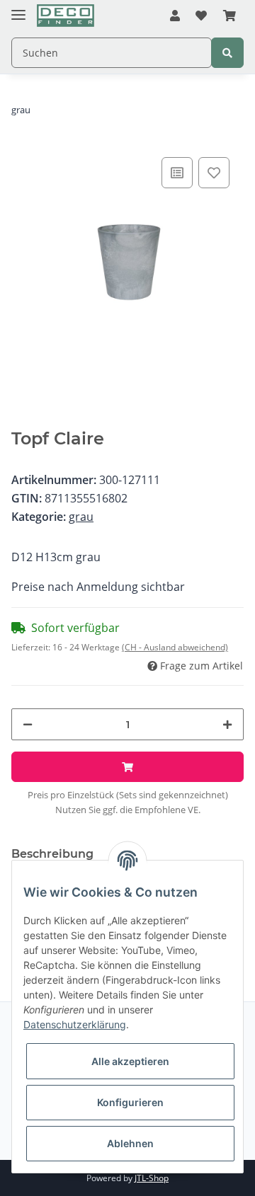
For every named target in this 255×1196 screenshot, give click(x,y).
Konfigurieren (130, 1102)
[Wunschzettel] (201, 16)
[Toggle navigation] (18, 9)
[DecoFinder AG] (65, 16)
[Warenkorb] (229, 16)
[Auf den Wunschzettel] (214, 172)
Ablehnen (130, 1143)
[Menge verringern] (27, 724)
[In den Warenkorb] (127, 767)
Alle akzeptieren (130, 1061)
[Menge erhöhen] (227, 724)
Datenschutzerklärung (74, 1024)
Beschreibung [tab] (52, 854)
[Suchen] (227, 53)
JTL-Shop (152, 1178)
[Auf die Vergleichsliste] (177, 172)
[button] (175, 16)
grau (81, 516)
